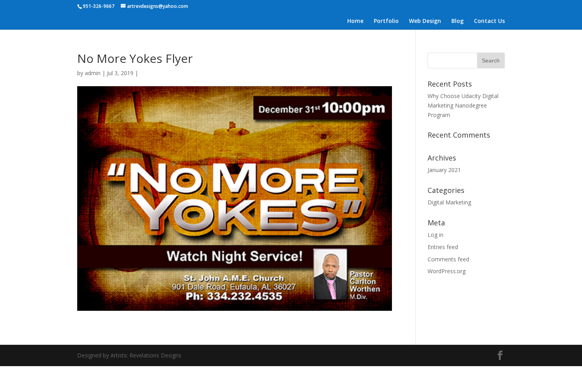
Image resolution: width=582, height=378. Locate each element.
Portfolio (386, 21)
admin (93, 73)
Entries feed (443, 247)
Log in (435, 234)
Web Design (425, 21)
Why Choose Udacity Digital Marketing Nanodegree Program (463, 105)
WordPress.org (447, 271)
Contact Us (489, 21)
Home (355, 21)
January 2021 (444, 170)
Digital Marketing (449, 202)
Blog (457, 21)
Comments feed (448, 259)
